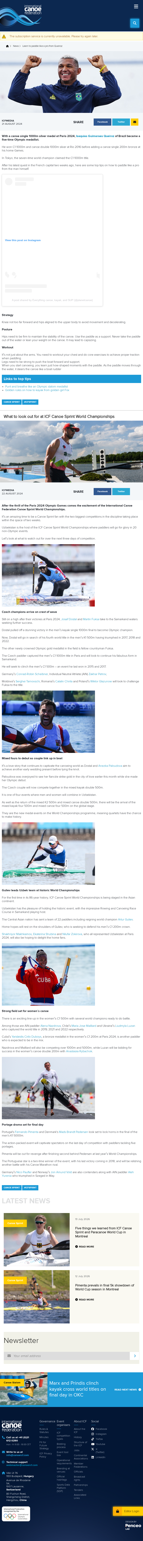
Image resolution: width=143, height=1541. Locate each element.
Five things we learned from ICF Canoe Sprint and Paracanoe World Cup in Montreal (103, 1232)
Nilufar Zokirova (72, 934)
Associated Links (80, 1496)
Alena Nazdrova (50, 1025)
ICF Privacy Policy (45, 1455)
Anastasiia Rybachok (79, 1051)
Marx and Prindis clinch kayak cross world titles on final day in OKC (77, 1389)
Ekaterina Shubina (44, 934)
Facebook (100, 1429)
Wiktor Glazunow (101, 681)
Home (8, 46)
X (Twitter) (100, 1451)
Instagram (100, 1434)
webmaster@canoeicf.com (22, 1465)
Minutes (43, 1437)
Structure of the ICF (80, 1444)
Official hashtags (62, 1478)
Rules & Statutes (44, 1431)
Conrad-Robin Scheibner (32, 674)
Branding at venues (63, 1470)
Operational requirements (63, 1462)
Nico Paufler (24, 1172)
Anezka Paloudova (110, 765)
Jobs (76, 1450)
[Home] (21, 15)
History (78, 1437)
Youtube (100, 1444)
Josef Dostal (69, 619)
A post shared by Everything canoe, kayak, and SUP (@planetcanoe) (52, 300)
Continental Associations (81, 1457)
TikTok (99, 1439)
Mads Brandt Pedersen (73, 1131)
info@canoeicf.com (17, 1455)
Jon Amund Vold (61, 1172)
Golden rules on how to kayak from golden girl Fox (37, 390)
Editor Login (131, 1511)
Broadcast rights (79, 1478)
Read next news (126, 1389)
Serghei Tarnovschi (28, 681)
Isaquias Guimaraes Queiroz (95, 136)
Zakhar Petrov (97, 674)
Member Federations (80, 1465)
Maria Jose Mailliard (84, 1025)
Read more (86, 1246)
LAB (127, 1529)
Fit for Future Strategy (44, 1445)
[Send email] (134, 122)
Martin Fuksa (91, 619)
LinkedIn (100, 1457)
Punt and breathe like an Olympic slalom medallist (36, 386)
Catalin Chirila (63, 681)
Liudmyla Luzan (125, 1025)
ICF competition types (63, 1435)
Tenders (78, 1490)
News (16, 46)
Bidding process (61, 1446)
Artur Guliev (125, 919)
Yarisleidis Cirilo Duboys (26, 1036)
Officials (78, 1471)
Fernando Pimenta (26, 1131)
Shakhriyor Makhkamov (17, 934)
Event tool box (62, 1454)
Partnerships (81, 1485)
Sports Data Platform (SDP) (63, 1488)
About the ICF (79, 1431)
